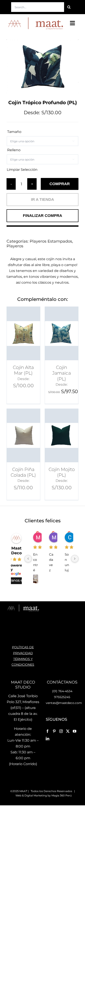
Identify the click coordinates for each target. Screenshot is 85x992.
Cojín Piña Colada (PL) (23, 472)
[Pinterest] (54, 731)
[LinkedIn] (47, 738)
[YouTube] (74, 731)
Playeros (15, 246)
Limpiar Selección (22, 169)
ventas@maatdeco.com (64, 703)
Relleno (13, 150)
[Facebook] (47, 731)
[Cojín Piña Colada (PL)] (23, 435)
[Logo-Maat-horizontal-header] (35, 18)
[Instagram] (61, 731)
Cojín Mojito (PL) (62, 472)
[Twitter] (68, 731)
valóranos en (14, 580)
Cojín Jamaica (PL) (61, 373)
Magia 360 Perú (61, 795)
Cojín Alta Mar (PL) (23, 370)
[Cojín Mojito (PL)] (61, 435)
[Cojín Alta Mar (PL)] (23, 333)
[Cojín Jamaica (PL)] (61, 333)
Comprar (59, 184)
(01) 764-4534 (62, 691)
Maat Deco (16, 550)
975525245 (62, 697)
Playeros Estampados (51, 241)
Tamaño (14, 132)
